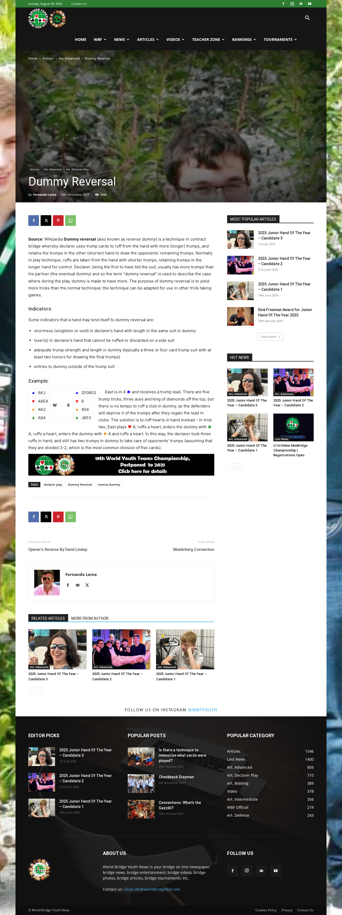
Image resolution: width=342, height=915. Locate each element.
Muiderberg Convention (193, 549)
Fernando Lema (44, 195)
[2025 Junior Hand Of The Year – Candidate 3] (57, 649)
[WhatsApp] (70, 220)
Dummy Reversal (80, 484)
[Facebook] (283, 3)
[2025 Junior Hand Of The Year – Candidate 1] (185, 649)
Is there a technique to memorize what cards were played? (182, 755)
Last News (281, 439)
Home (80, 39)
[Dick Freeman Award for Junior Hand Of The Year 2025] (240, 316)
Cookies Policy (266, 910)
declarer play (53, 484)
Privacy (287, 910)
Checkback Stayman (176, 777)
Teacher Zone (206, 39)
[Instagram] (292, 3)
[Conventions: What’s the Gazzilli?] (141, 809)
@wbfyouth (202, 709)
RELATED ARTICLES (48, 618)
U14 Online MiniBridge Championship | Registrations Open (290, 450)
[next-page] (40, 689)
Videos (173, 39)
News (119, 39)
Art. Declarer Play (77, 169)
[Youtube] (310, 3)
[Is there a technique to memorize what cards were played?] (141, 756)
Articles (145, 39)
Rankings (242, 39)
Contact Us (78, 4)
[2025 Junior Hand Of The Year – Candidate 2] (121, 649)
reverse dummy (109, 484)
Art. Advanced (69, 58)
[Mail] (301, 3)
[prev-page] (31, 689)
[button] (307, 18)
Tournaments (278, 39)
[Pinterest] (58, 220)
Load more (269, 336)
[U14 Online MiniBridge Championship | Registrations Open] (293, 427)
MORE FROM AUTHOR (89, 618)
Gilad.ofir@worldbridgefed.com (152, 889)
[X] (46, 220)
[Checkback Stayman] (141, 783)
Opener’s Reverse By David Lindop (57, 549)
